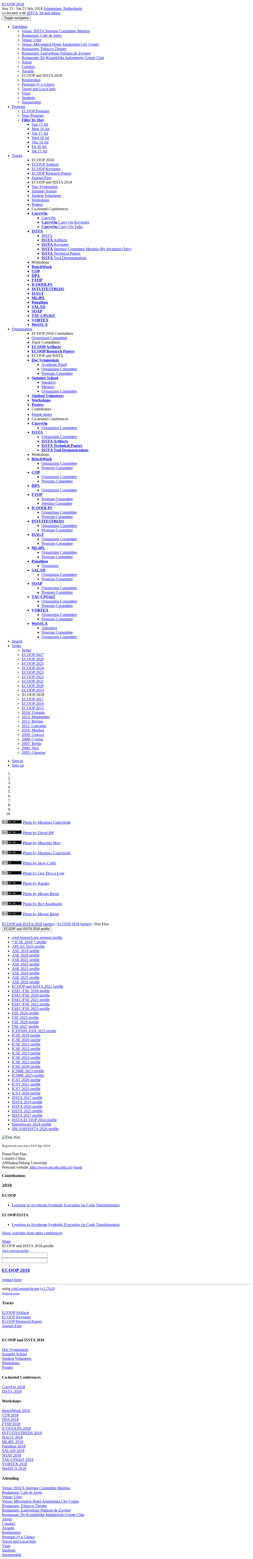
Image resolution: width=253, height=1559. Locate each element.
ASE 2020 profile (26, 955)
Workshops (40, 200)
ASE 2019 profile (26, 951)
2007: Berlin (31, 743)
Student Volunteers (46, 195)
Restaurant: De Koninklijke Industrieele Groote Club (63, 58)
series (48, 924)
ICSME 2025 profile (28, 1075)
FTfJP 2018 (11, 1424)
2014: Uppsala (33, 712)
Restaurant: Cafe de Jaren (42, 35)
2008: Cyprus (32, 739)
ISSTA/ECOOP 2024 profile (34, 1120)
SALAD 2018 (13, 1451)
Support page (11, 1293)
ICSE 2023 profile (26, 1053)
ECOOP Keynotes (46, 169)
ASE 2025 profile (26, 977)
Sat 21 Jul (39, 151)
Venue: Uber (32, 40)
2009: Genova (33, 735)
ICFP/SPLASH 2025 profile (34, 1031)
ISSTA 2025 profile (27, 1111)
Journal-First (41, 178)
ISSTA (47, 235)
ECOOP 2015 (33, 708)
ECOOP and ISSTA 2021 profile (37, 986)
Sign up (18, 765)
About (27, 62)
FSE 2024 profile (25, 1013)
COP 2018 (10, 1415)
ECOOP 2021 (33, 681)
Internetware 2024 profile (31, 1124)
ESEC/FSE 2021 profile (31, 1000)
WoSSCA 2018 (14, 1468)
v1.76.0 (47, 1288)
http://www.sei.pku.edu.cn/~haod (55, 1167)
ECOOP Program (35, 111)
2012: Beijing (32, 721)
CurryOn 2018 (13, 1387)
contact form (11, 1280)
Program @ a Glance (38, 84)
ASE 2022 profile (26, 964)
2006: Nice (30, 748)
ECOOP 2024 (33, 668)
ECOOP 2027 (33, 655)
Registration (31, 80)
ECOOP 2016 (33, 703)
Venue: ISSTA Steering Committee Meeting (56, 31)
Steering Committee (57, 503)
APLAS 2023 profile (28, 946)
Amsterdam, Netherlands (62, 8)
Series (26, 650)
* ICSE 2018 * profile (29, 942)
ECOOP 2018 (68, 924)
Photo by (47, 822)
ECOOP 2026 (33, 659)
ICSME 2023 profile (28, 1071)
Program (18, 107)
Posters (37, 204)
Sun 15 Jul (40, 124)
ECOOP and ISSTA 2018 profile (26, 929)
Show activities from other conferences (32, 1233)
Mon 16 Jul (40, 129)
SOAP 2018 (11, 1455)
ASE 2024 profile (26, 973)
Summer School (44, 191)
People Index (42, 414)
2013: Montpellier (36, 717)
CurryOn (49, 218)
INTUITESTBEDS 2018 (22, 1433)
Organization (22, 329)
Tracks (17, 155)
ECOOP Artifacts (45, 164)
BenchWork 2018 (16, 1411)
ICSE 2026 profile (26, 1066)
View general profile (15, 1250)
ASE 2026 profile (26, 982)
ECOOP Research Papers (51, 173)
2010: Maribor (33, 730)
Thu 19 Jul (40, 142)
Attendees (49, 628)
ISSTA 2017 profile (27, 1098)
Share (6, 1241)
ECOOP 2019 (33, 690)
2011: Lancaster (34, 726)
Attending (19, 26)
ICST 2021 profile (26, 1084)
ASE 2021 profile (26, 960)
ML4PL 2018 (12, 1442)
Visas (26, 93)
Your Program (33, 115)
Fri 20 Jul (39, 147)
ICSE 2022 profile (26, 1049)
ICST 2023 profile (26, 1089)
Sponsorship (31, 102)
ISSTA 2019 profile (27, 1102)
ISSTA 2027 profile (27, 1115)
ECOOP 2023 (33, 672)
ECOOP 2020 (33, 686)
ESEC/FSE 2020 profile (31, 995)
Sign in (17, 761)
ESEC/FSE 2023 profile (31, 1009)
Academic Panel (54, 364)
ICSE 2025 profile (26, 1062)
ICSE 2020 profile (26, 1040)
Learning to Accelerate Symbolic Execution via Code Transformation (66, 1205)
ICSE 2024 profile (26, 1057)
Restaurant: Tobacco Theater (44, 49)
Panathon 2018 (13, 1446)
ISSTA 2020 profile (27, 1106)
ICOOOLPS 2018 (16, 1428)
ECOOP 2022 (33, 677)
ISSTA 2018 (11, 1391)
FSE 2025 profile (25, 1017)
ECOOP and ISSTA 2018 (22, 924)
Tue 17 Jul (40, 133)
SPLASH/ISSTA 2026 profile (35, 1129)
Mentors (48, 387)
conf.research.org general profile (37, 937)
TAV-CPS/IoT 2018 (17, 1459)
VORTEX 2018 (14, 1464)
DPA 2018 (10, 1419)
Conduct (28, 66)
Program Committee (57, 373)
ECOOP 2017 (33, 699)
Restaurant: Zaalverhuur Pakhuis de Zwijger (56, 53)
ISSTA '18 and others (43, 13)
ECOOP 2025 (33, 663)
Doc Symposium (45, 187)
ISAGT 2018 (12, 1437)
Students (28, 98)
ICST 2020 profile (26, 1080)
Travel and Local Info (39, 89)
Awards (28, 71)
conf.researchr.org (25, 1288)
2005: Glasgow (34, 752)
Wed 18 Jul (40, 138)
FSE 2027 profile (25, 1026)
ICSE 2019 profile (26, 1035)
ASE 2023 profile (26, 969)
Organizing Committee (49, 338)
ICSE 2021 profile (26, 1044)
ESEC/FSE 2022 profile (31, 1004)
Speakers (49, 382)
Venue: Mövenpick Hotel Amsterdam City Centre (60, 44)
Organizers (50, 566)
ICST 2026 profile (26, 1093)
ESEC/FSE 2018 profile (31, 991)
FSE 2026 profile (25, 1022)
